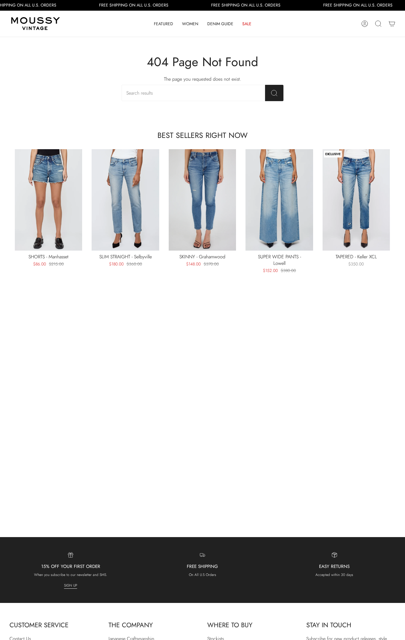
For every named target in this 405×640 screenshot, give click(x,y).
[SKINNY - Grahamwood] (202, 199)
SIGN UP (70, 585)
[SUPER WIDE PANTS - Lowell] (279, 199)
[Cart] (392, 24)
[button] (163, 23)
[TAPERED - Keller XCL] (356, 199)
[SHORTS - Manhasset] (48, 199)
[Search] (274, 93)
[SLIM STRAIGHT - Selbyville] (125, 199)
